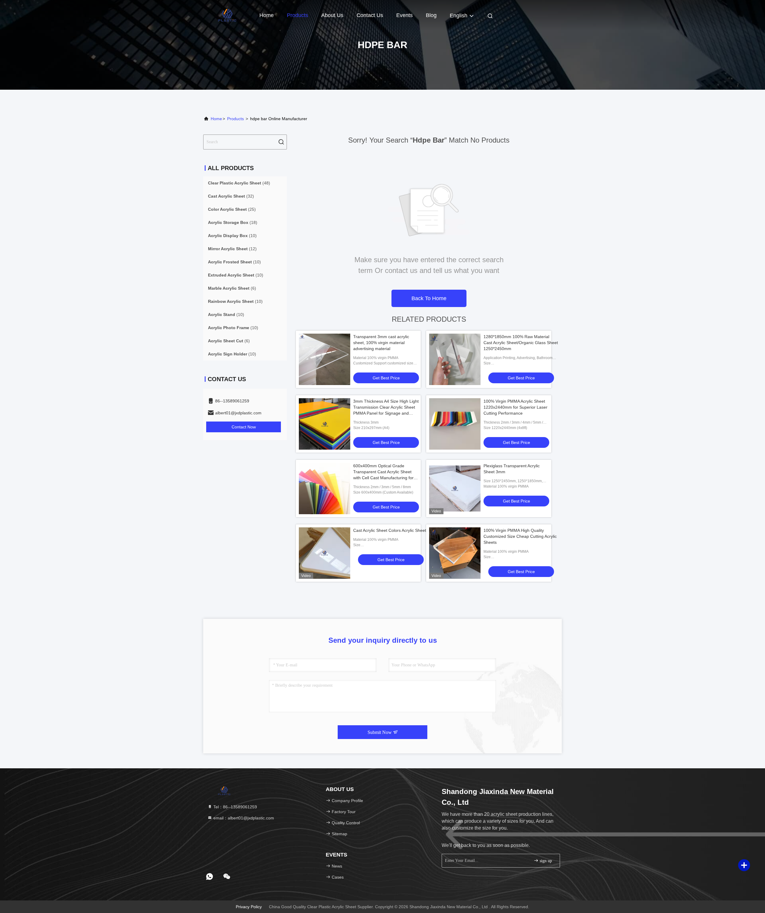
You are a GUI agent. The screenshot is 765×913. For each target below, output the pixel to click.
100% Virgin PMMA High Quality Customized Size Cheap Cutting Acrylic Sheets (520, 536)
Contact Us (370, 15)
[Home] (227, 15)
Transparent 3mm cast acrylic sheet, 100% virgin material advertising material (381, 342)
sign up (545, 861)
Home (266, 15)
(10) (232, 235)
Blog (431, 15)
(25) (232, 209)
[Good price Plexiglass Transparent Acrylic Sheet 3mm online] (455, 488)
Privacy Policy (249, 906)
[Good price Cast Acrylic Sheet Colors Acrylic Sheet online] (324, 553)
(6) (232, 288)
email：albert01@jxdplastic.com (243, 818)
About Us (332, 15)
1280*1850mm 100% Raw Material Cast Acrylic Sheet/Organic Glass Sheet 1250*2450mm (521, 342)
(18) (232, 222)
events (404, 15)
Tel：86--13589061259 (234, 806)
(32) (231, 196)
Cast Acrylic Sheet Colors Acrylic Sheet (389, 530)
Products (297, 15)
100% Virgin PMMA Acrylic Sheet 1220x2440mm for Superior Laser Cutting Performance (515, 407)
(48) (239, 183)
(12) (232, 248)
